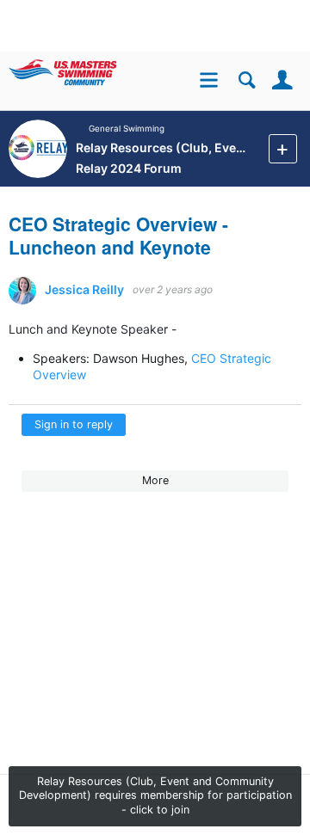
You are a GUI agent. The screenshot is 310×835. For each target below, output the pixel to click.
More (155, 480)
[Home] (88, 69)
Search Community (247, 80)
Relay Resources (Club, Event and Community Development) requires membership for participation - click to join (155, 796)
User (282, 80)
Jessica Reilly (84, 290)
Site (211, 82)
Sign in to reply (73, 424)
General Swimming (127, 128)
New (283, 148)
